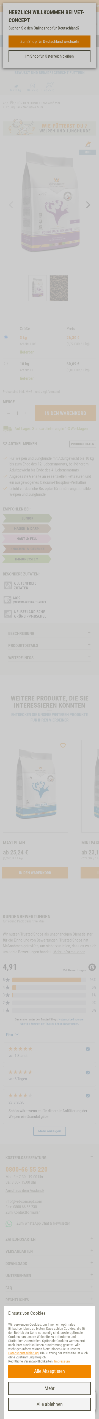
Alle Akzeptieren (49, 1371)
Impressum (62, 1361)
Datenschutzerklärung (23, 1353)
